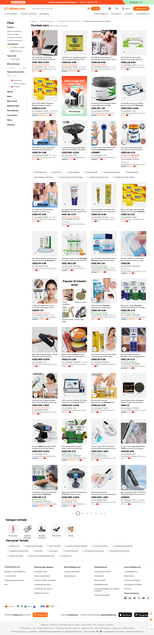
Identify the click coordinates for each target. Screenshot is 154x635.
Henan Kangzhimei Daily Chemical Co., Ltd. (133, 164)
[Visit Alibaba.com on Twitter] (134, 598)
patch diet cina (57, 172)
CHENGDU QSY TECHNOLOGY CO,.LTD (104, 270)
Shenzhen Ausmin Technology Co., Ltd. (74, 224)
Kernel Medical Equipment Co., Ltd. (44, 69)
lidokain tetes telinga (16, 556)
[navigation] (17, 267)
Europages (110, 625)
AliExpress (44, 625)
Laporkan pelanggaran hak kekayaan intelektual (107, 590)
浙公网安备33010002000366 (113, 632)
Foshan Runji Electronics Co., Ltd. (43, 157)
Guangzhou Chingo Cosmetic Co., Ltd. (104, 113)
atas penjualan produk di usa (44, 177)
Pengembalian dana (101, 584)
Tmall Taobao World (66, 625)
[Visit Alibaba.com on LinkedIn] (130, 598)
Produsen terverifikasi (72, 572)
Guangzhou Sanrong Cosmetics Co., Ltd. (74, 268)
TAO (94, 625)
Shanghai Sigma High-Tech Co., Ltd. (44, 364)
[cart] (117, 9)
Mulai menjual (129, 576)
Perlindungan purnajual (42, 584)
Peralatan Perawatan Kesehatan (69, 21)
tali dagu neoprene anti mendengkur (71, 177)
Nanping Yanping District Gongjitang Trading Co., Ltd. (74, 69)
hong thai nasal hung (71, 551)
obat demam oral (66, 556)
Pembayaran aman (40, 572)
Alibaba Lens (17, 615)
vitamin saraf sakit (54, 546)
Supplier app (73, 615)
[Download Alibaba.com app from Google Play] (141, 614)
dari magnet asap (40, 172)
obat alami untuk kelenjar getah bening (41, 556)
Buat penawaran (70, 576)
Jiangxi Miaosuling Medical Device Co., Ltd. (104, 364)
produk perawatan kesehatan (123, 546)
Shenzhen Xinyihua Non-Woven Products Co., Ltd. (45, 113)
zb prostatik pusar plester (112, 172)
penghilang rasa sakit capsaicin (125, 177)
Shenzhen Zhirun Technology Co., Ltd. (133, 219)
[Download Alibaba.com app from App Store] (125, 614)
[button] (88, 8)
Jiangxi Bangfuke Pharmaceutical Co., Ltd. (104, 219)
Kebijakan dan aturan (41, 593)
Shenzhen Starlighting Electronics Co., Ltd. (133, 67)
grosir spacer (54, 551)
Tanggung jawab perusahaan (14, 580)
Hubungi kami (99, 576)
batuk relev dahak (92, 172)
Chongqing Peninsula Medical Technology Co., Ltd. (74, 157)
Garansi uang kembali (41, 576)
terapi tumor (39, 551)
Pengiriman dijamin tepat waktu (45, 580)
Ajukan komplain (100, 580)
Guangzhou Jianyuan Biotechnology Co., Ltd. (133, 317)
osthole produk (14, 546)
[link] (151, 614)
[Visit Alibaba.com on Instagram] (139, 598)
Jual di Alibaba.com (131, 572)
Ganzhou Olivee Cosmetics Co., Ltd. (133, 271)
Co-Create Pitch (10, 576)
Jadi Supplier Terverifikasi (133, 584)
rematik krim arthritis (101, 546)
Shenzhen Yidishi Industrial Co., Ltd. (103, 317)
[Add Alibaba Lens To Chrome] (40, 614)
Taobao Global (86, 625)
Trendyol (101, 625)
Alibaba (33, 21)
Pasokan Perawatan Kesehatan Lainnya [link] (96, 21)
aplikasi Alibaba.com (108, 615)
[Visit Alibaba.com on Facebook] (125, 598)
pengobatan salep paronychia (19, 551)
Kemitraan (127, 589)
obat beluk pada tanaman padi (94, 551)
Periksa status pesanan (132, 580)
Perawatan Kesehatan (47, 21)
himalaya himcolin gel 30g (34, 546)
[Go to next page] (105, 513)
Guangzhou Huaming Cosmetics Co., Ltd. (45, 268)
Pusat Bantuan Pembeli (102, 572)
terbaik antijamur (74, 172)
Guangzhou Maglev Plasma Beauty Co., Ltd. (45, 317)
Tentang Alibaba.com (12, 567)
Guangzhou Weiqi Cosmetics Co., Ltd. (45, 219)
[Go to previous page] (73, 513)
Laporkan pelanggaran (102, 595)
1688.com (53, 625)
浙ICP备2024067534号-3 (134, 632)
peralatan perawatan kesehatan (77, 546)
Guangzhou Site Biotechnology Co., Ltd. (133, 366)
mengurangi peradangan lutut (98, 177)
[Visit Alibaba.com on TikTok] (148, 598)
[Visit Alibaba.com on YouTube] (143, 598)
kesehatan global (132, 172)
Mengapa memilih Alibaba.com (15, 572)
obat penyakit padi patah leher (120, 551)
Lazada (77, 625)
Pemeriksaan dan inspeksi (43, 589)
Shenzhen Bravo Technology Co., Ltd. (104, 69)
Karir (6, 584)
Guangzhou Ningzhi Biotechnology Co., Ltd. (74, 364)
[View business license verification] (97, 631)
